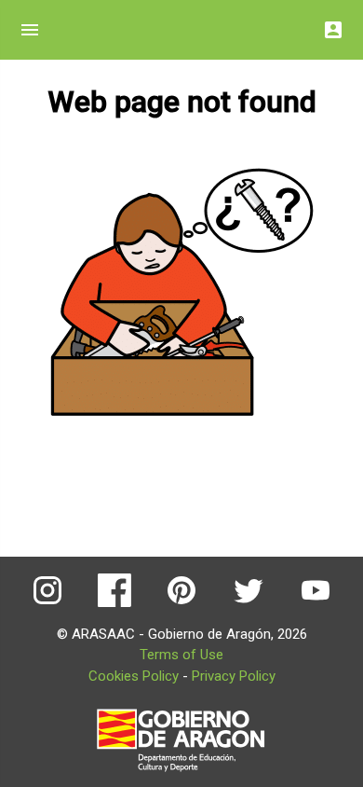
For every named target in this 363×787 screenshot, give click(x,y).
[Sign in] (333, 25)
